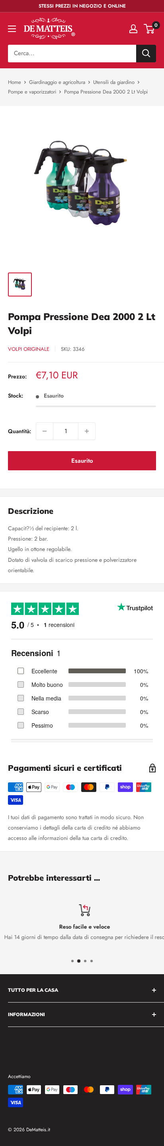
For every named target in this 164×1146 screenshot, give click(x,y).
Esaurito (82, 460)
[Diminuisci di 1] (44, 431)
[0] (149, 29)
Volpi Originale (28, 349)
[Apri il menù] (12, 29)
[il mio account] (133, 28)
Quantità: (19, 431)
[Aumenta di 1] (86, 431)
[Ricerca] (146, 53)
